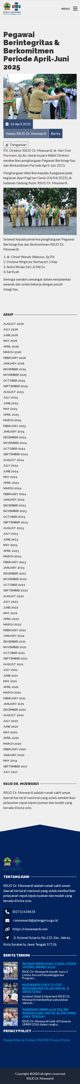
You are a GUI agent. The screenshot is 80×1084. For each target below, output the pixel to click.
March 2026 (12, 352)
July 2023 (10, 533)
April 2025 (11, 414)
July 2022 (10, 601)
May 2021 (10, 681)
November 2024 (15, 443)
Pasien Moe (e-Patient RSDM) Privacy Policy (36, 1040)
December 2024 (14, 437)
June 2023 (10, 539)
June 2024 (10, 471)
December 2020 (14, 709)
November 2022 (15, 579)
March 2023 (12, 556)
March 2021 (12, 692)
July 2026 (10, 329)
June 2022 (10, 607)
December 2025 (14, 369)
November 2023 (15, 511)
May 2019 (10, 760)
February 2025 (14, 426)
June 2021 (10, 675)
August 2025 (13, 392)
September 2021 (15, 658)
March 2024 (12, 488)
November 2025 (15, 374)
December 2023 (14, 505)
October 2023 (14, 516)
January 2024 (14, 499)
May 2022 (10, 613)
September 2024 (15, 454)
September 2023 (15, 522)
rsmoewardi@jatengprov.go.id (35, 920)
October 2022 (14, 584)
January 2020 (13, 755)
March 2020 (12, 743)
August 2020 (13, 715)
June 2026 (10, 335)
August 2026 (13, 324)
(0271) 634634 (24, 912)
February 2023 (14, 562)
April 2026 (11, 346)
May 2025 (10, 409)
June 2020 (10, 726)
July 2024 (10, 465)
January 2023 (13, 567)
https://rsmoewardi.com (30, 929)
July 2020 (10, 721)
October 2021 (14, 653)
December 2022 (14, 573)
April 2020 (11, 738)
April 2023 (11, 550)
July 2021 (10, 669)
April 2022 (11, 619)
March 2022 (12, 624)
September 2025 (15, 386)
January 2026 (13, 363)
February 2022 (14, 630)
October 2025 (14, 380)
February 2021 (14, 698)
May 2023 (10, 545)
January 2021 (13, 704)
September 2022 (15, 590)
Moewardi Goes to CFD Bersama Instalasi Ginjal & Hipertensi (45, 988)
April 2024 (11, 482)
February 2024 (14, 494)
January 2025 (13, 431)
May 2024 (10, 477)
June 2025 (10, 403)
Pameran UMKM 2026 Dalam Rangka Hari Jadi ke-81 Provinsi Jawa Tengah (49, 1013)
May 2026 (10, 340)
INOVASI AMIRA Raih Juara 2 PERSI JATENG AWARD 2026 (49, 965)
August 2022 (13, 596)
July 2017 (10, 772)
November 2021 (14, 647)
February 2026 (14, 358)
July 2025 (10, 397)
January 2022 (13, 635)
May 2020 (10, 732)
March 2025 (12, 420)
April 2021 (11, 687)
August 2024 (13, 460)
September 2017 (15, 766)
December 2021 (14, 641)
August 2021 (13, 664)
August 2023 (13, 528)
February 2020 (14, 749)
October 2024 (14, 448)
